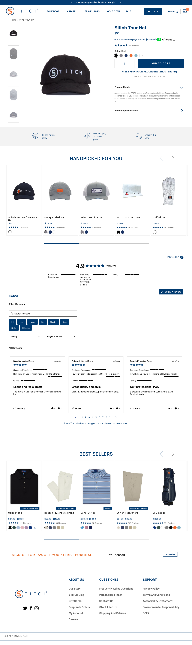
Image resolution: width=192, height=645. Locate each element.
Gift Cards (75, 601)
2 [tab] (96, 243)
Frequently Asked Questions (116, 588)
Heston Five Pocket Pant (59, 512)
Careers (73, 619)
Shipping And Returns (112, 613)
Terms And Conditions (156, 594)
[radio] (12, 322)
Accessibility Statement (157, 601)
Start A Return (108, 607)
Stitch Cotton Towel (129, 217)
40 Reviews (134, 45)
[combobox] (25, 336)
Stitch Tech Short (127, 512)
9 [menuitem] (109, 417)
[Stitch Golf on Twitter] (25, 608)
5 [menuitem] (96, 417)
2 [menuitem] (85, 417)
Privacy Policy (151, 588)
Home (13, 20)
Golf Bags (53, 11)
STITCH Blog (76, 594)
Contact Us (106, 601)
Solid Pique (15, 512)
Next (171, 158)
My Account (76, 613)
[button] (19, 408)
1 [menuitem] (82, 417)
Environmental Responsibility (161, 607)
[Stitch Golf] (31, 594)
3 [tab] (131, 243)
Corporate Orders (79, 607)
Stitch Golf (21, 636)
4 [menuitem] (92, 417)
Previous (162, 158)
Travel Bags (92, 11)
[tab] (171, 291)
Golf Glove (159, 217)
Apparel (72, 11)
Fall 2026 (153, 11)
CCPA (146, 613)
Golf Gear (113, 11)
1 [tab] (61, 243)
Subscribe (170, 554)
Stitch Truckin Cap (92, 217)
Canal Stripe (88, 512)
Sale (128, 11)
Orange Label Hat (54, 217)
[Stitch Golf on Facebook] (31, 608)
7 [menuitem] (103, 417)
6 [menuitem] (99, 417)
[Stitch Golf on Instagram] (36, 608)
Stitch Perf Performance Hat (22, 219)
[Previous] (72, 2)
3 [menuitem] (89, 417)
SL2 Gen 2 (159, 512)
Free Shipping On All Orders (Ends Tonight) (96, 2)
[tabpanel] (24, 200)
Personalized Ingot (110, 594)
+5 (34, 527)
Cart (187, 10)
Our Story (75, 588)
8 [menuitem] (106, 417)
